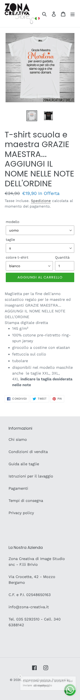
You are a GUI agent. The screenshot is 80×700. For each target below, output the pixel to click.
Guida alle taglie (24, 464)
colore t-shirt (17, 257)
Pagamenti (18, 488)
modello (12, 222)
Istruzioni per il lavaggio (31, 476)
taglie (10, 240)
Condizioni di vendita (28, 451)
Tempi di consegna (26, 500)
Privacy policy (21, 512)
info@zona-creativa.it (29, 607)
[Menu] (72, 14)
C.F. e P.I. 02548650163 (30, 594)
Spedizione (41, 201)
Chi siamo (18, 439)
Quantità (62, 257)
